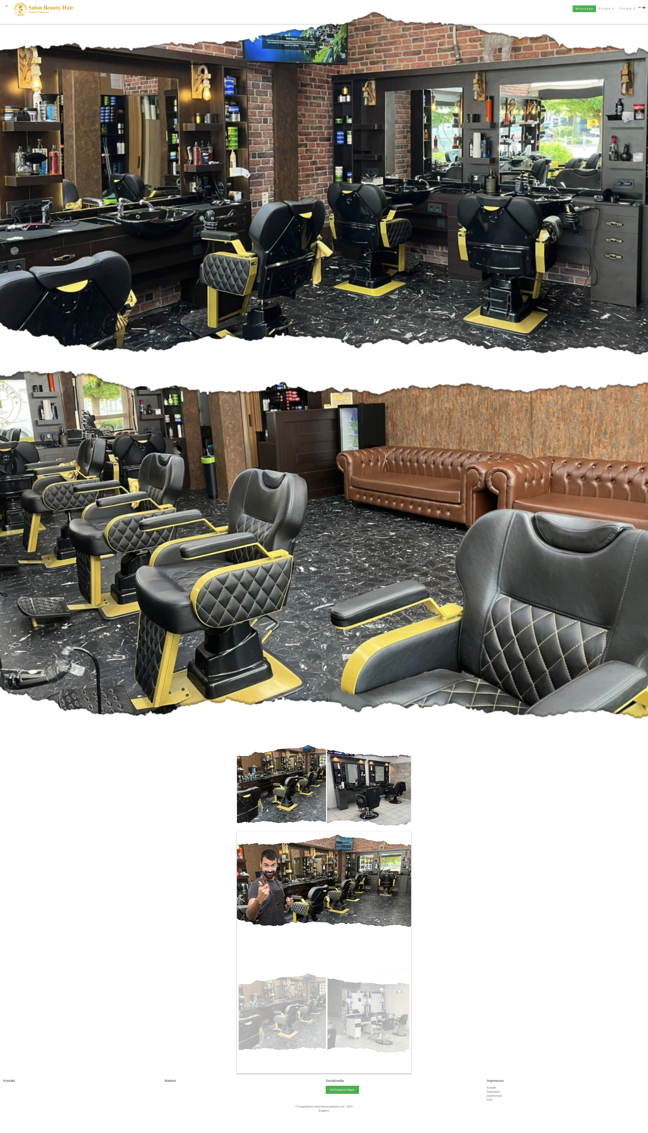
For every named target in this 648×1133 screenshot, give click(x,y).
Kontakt (491, 991)
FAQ (489, 1003)
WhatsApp (584, 8)
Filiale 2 (628, 8)
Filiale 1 (606, 8)
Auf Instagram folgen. (342, 993)
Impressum (493, 995)
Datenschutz (494, 999)
